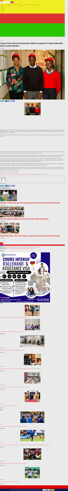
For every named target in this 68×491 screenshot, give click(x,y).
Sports (3, 461)
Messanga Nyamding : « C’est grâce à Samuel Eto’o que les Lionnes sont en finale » (14, 463)
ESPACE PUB (22, 15)
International (31, 4)
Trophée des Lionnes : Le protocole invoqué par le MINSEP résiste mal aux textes (13, 426)
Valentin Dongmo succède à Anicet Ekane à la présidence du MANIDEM (12, 331)
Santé (2, 11)
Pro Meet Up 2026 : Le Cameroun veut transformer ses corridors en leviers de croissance (14, 387)
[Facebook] (1, 245)
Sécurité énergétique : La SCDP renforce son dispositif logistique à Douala (12, 350)
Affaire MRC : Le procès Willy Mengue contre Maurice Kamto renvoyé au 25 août (13, 317)
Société (1, 40)
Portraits (37, 4)
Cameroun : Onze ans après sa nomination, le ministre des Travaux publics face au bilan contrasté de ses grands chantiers (20, 368)
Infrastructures (26, 4)
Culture (2, 7)
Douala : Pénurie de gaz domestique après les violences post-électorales (30, 203)
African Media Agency (44, 174)
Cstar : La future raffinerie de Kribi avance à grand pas (9, 405)
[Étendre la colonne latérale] (1, 243)
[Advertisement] (32, 30)
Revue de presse (4, 15)
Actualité (1, 4)
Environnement (16, 4)
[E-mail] (0, 183)
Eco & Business (9, 4)
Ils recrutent (20, 4)
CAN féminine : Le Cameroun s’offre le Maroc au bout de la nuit (10, 481)
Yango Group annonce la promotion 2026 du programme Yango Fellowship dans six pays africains (19, 174)
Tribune (39, 15)
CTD (13, 4)
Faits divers (3, 8)
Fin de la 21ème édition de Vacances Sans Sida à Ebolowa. (24, 219)
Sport (2, 12)
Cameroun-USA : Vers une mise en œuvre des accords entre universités (30, 236)
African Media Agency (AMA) (9, 172)
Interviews (34, 4)
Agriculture (9, 15)
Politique (2, 19)
